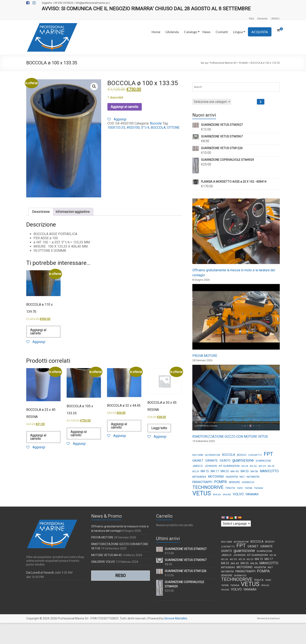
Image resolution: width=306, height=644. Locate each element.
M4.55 (245, 471)
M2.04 (244, 466)
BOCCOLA (158, 128)
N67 (242, 476)
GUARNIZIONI (263, 460)
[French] (227, 517)
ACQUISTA (259, 32)
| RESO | (275, 18)
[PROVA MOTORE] (236, 318)
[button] (94, 86)
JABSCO (197, 465)
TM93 (240, 488)
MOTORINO (216, 476)
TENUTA (230, 488)
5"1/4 (145, 128)
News (206, 32)
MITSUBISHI (199, 476)
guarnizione (243, 460)
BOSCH (241, 454)
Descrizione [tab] (41, 212)
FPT (268, 454)
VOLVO (238, 494)
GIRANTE (211, 460)
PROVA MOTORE (204, 356)
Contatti (222, 32)
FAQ (251, 18)
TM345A (258, 488)
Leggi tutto (159, 428)
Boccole (156, 123)
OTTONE (173, 128)
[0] (278, 30)
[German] (231, 517)
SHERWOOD (248, 482)
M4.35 (225, 471)
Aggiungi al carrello (124, 107)
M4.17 (215, 471)
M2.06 (253, 466)
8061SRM (197, 454)
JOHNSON (211, 466)
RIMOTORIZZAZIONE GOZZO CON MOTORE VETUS (230, 436)
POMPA (220, 482)
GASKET (197, 460)
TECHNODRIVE (208, 487)
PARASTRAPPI (202, 482)
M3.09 (262, 466)
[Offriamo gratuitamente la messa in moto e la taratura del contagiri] (236, 233)
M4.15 (205, 471)
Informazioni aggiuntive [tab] (73, 212)
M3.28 (271, 466)
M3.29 (195, 471)
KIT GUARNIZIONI (229, 465)
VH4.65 (217, 494)
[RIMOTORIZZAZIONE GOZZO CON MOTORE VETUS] (236, 399)
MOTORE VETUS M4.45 (106, 555)
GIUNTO (225, 460)
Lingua (238, 32)
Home (156, 32)
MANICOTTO (269, 471)
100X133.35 (116, 128)
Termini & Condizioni (268, 618)
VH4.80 (227, 494)
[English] (223, 517)
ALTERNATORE (212, 455)
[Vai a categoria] (260, 102)
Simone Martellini (175, 618)
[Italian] (235, 517)
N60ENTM (232, 476)
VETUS (201, 493)
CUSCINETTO (255, 455)
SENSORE (234, 482)
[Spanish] (239, 517)
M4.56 (254, 471)
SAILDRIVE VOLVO (103, 561)
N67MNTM (253, 476)
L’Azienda (262, 18)
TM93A (248, 488)
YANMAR (252, 494)
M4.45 (235, 471)
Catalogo (190, 32)
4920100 (133, 128)
